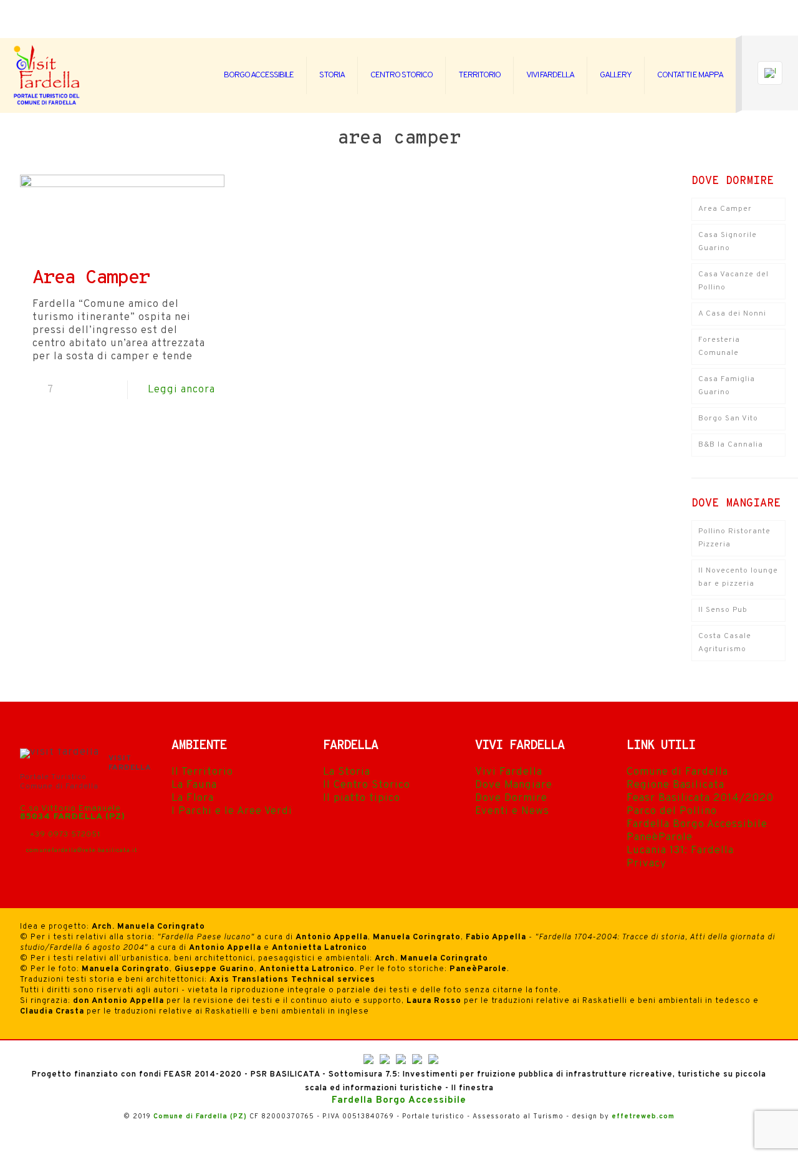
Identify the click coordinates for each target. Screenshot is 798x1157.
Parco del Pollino (672, 811)
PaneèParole (660, 838)
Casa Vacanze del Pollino (733, 281)
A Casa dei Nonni (732, 314)
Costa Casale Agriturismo (724, 642)
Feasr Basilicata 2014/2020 (700, 798)
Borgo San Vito (728, 419)
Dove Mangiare (513, 785)
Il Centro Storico (366, 785)
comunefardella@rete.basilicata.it (82, 850)
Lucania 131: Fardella (680, 851)
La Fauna (194, 785)
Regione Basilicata (675, 785)
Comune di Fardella (677, 772)
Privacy (646, 864)
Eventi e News (512, 811)
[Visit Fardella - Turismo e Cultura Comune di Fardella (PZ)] (47, 75)
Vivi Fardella (508, 772)
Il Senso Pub (723, 610)
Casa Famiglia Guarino (726, 385)
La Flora (192, 798)
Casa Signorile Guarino (727, 241)
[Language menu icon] (769, 73)
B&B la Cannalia (730, 445)
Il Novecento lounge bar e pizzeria (738, 577)
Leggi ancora (181, 390)
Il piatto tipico (361, 798)
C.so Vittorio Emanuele (70, 808)
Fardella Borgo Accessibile (697, 824)
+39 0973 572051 (63, 835)
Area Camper (90, 278)
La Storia (346, 772)
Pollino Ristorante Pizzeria (734, 537)
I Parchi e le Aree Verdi (231, 811)
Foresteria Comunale (719, 346)
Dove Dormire (511, 798)
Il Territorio (202, 772)
